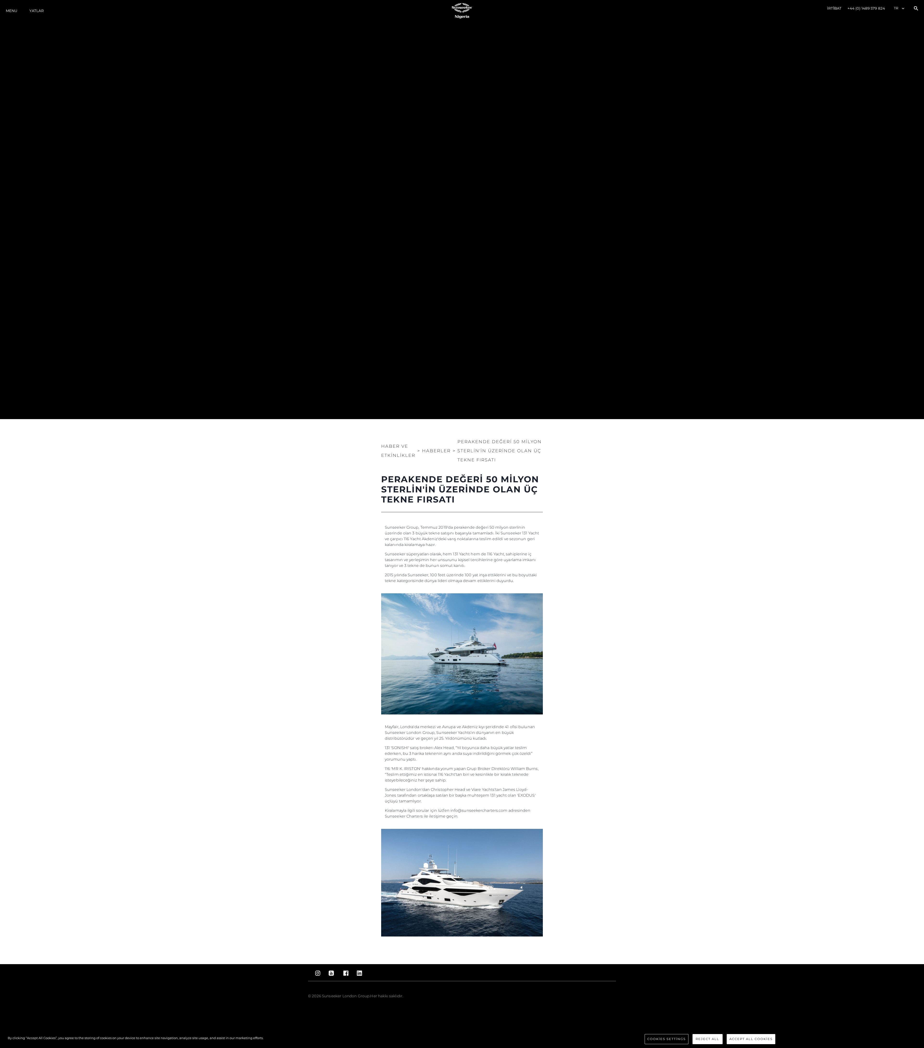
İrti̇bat (834, 8)
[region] (462, 1039)
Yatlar (36, 10)
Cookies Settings (666, 1039)
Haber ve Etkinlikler (398, 451)
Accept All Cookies (751, 1039)
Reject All (707, 1039)
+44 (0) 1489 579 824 (866, 8)
